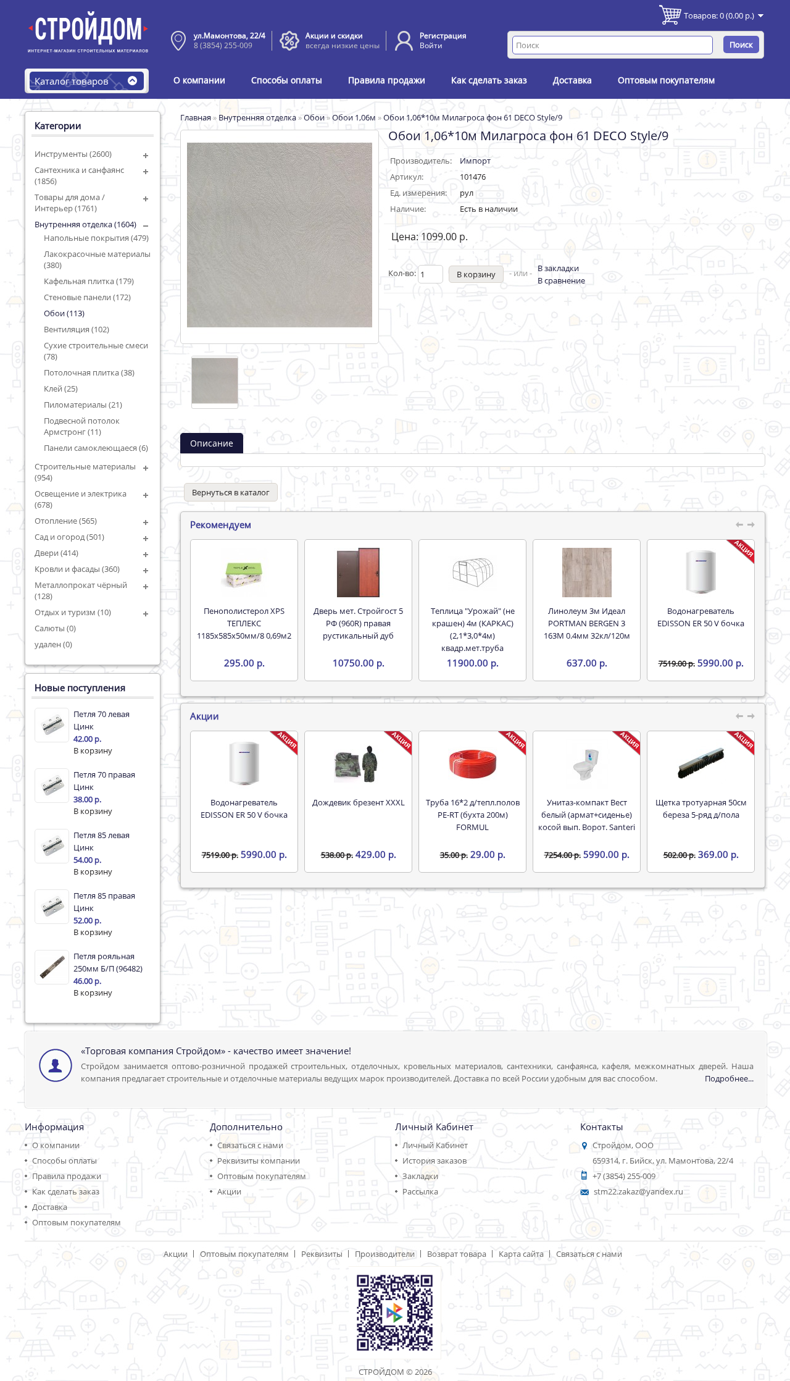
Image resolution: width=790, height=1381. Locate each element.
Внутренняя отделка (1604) (85, 224)
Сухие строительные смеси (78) (96, 351)
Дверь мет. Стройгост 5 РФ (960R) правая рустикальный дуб (358, 623)
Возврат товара (456, 1253)
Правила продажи (386, 80)
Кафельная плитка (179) (89, 281)
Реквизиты (322, 1253)
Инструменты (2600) (73, 153)
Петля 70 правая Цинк (104, 780)
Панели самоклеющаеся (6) (96, 447)
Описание (211, 443)
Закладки (420, 1176)
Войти (431, 45)
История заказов (434, 1160)
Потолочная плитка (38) (89, 372)
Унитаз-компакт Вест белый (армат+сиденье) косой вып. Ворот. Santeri (586, 815)
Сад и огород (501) (69, 536)
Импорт (475, 160)
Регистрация (443, 35)
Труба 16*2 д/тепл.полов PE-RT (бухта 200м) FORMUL (473, 815)
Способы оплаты (286, 80)
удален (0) (53, 644)
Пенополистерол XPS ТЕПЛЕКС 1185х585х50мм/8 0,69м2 (244, 623)
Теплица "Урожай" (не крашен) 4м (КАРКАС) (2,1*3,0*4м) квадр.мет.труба (473, 629)
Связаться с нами (250, 1145)
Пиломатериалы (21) (83, 404)
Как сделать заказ (489, 80)
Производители (385, 1253)
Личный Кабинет (435, 1145)
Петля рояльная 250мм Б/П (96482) (108, 962)
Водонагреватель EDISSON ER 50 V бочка (700, 617)
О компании (199, 80)
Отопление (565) (66, 520)
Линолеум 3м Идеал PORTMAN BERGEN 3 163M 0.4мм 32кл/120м (587, 623)
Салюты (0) (55, 628)
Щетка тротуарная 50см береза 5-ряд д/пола (701, 808)
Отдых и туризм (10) (73, 612)
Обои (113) (64, 313)
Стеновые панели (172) (87, 297)
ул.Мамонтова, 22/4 (229, 35)
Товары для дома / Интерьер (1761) (70, 202)
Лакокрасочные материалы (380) (97, 259)
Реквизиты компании (258, 1160)
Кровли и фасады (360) (77, 568)
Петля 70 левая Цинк (101, 720)
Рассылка (420, 1191)
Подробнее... (729, 1078)
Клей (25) (61, 388)
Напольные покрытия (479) (96, 237)
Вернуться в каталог (231, 492)
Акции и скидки (334, 35)
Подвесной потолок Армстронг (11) (82, 426)
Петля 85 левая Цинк (101, 841)
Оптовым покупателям (666, 80)
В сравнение (561, 280)
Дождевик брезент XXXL (358, 802)
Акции (229, 1191)
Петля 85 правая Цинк (104, 901)
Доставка (572, 80)
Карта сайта (521, 1253)
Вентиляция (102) (76, 329)
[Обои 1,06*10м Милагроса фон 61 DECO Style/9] (215, 382)
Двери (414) (56, 552)
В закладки (558, 268)
